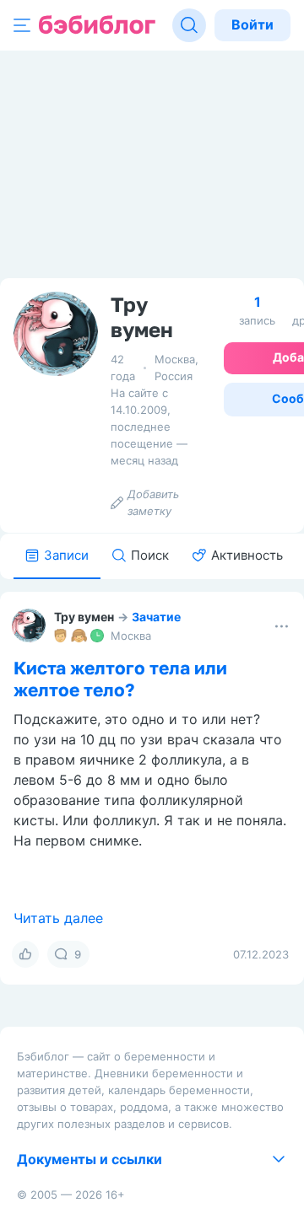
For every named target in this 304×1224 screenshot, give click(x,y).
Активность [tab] (247, 555)
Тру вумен (84, 616)
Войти (252, 24)
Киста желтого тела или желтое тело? (120, 679)
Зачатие (156, 616)
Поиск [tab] (150, 555)
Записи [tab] (66, 555)
